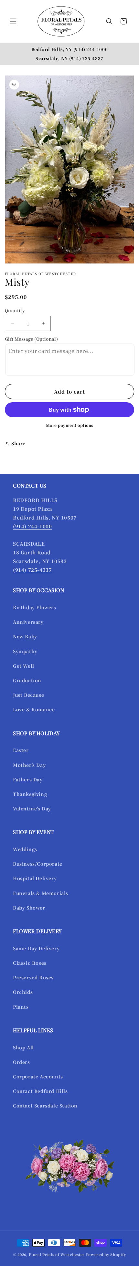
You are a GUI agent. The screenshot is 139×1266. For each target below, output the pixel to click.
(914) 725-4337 (86, 58)
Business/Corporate (37, 863)
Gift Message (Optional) (31, 339)
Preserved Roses (33, 977)
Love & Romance (34, 709)
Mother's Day (29, 765)
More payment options (69, 425)
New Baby (25, 636)
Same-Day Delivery (36, 948)
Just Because (28, 695)
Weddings (25, 849)
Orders (21, 1062)
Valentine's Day (32, 808)
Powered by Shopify (106, 1254)
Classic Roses (30, 963)
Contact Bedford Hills (40, 1091)
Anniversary (28, 622)
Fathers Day (28, 779)
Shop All (23, 1047)
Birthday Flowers (34, 607)
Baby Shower (29, 907)
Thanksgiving (30, 794)
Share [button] (18, 443)
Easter (21, 750)
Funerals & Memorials (40, 893)
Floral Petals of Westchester (57, 1254)
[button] (13, 21)
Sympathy (25, 651)
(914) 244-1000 (90, 49)
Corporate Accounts (38, 1076)
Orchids (23, 992)
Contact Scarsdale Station (45, 1105)
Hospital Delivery (35, 878)
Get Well (23, 666)
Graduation (27, 680)
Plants (21, 1007)
